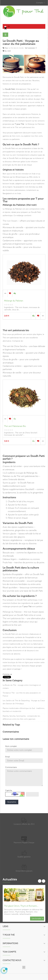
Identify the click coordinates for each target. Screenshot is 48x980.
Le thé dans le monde (16, 48)
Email (7, 757)
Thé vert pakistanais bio (25, 127)
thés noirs (16, 136)
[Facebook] (23, 967)
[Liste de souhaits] (10, 293)
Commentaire (11, 767)
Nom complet (11, 746)
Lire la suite (36, 918)
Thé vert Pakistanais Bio (15, 426)
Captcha (8, 790)
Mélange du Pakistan (36, 124)
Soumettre (11, 802)
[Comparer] (5, 293)
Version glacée (9, 533)
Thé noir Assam (10, 221)
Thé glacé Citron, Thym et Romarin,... (21, 906)
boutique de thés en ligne (18, 662)
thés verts (39, 136)
